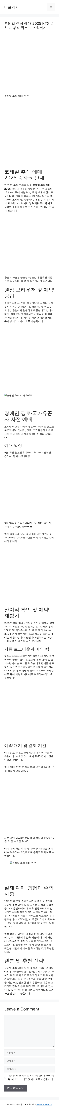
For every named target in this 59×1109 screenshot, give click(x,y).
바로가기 (11, 7)
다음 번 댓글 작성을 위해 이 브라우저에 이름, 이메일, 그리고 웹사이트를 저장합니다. (30, 1077)
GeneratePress (44, 1104)
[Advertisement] (29, 64)
